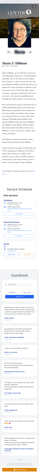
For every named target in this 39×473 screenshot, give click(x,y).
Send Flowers (27, 254)
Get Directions (19, 214)
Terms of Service (24, 465)
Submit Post (19, 296)
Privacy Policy (14, 465)
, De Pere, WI (11, 251)
